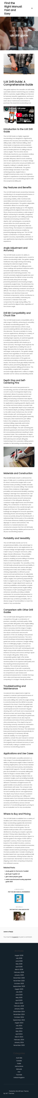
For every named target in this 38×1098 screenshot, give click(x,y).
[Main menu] (32, 8)
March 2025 (19, 1003)
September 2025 (19, 986)
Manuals (19, 1069)
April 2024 (19, 1034)
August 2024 (19, 1023)
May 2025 (19, 998)
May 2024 (19, 1031)
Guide (19, 1063)
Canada (19, 1061)
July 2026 (19, 958)
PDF (19, 1072)
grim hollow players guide (14, 877)
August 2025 (19, 989)
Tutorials (19, 1075)
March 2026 (19, 969)
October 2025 (19, 983)
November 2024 (19, 1014)
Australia (19, 1058)
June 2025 (19, 995)
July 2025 (19, 992)
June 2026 (19, 961)
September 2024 (19, 1020)
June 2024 (19, 1028)
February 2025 (19, 1006)
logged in (15, 937)
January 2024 (19, 1042)
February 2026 (19, 972)
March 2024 (19, 1037)
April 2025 (19, 1000)
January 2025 (19, 1009)
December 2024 (19, 1012)
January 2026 (19, 975)
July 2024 (19, 1026)
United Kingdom (19, 1078)
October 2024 (19, 1017)
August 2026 (19, 955)
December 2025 (19, 978)
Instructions (19, 1066)
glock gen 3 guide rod (13, 874)
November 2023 (19, 1045)
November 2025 (19, 981)
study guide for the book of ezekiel (17, 871)
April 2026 (19, 967)
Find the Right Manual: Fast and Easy (13, 8)
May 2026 (19, 964)
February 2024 (19, 1040)
